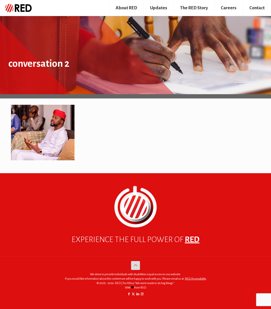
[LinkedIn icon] (137, 294)
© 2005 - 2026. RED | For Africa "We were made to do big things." (135, 283)
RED (192, 239)
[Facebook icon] (128, 294)
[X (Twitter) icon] (133, 294)
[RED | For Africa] (18, 8)
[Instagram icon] (142, 294)
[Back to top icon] (135, 265)
